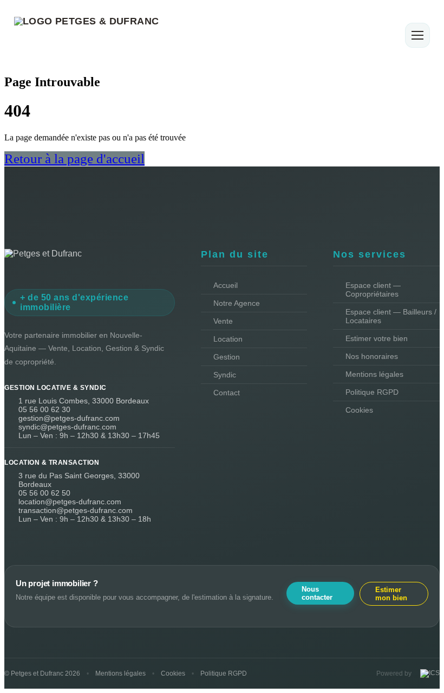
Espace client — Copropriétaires (373, 289)
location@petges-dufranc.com (69, 501)
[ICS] (429, 673)
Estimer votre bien (376, 338)
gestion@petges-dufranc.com (69, 418)
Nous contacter (317, 593)
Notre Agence (236, 303)
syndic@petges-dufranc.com (67, 426)
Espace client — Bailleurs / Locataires (390, 316)
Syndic (224, 374)
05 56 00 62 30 (44, 409)
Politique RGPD (372, 392)
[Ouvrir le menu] (417, 35)
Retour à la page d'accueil (74, 158)
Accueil (225, 285)
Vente (223, 321)
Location (228, 339)
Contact (226, 392)
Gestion (226, 356)
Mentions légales (374, 374)
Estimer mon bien (391, 594)
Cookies (359, 410)
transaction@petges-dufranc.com (75, 510)
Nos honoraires (371, 356)
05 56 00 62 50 (44, 493)
